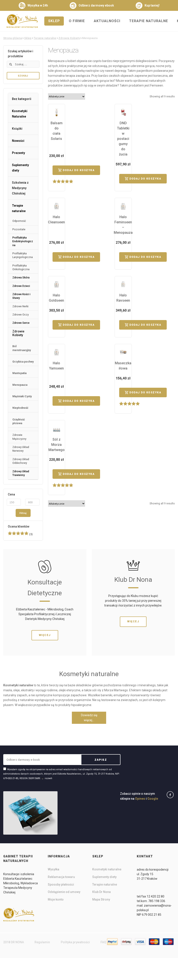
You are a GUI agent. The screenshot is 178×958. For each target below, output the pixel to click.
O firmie (77, 21)
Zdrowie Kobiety (69, 38)
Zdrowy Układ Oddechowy (20, 461)
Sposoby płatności (61, 884)
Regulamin (42, 942)
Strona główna (12, 38)
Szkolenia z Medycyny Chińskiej (20, 188)
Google (152, 798)
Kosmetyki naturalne (106, 869)
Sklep (54, 21)
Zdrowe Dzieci (21, 286)
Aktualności (107, 21)
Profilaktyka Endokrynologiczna (22, 241)
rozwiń (48, 778)
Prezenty (18, 153)
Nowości (18, 140)
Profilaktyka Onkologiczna (21, 267)
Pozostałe (18, 229)
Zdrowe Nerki (20, 306)
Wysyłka (53, 869)
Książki (17, 128)
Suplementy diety (20, 167)
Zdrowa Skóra (21, 277)
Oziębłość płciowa (18, 421)
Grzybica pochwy (23, 361)
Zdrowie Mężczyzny (19, 436)
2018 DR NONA (13, 942)
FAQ (103, 942)
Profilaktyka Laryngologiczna (22, 255)
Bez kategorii (21, 99)
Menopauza (19, 384)
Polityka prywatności (75, 942)
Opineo (140, 798)
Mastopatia (19, 373)
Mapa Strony (101, 899)
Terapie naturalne (148, 21)
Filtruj (23, 513)
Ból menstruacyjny (21, 348)
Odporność (19, 220)
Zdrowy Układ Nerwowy (20, 449)
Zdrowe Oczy (20, 314)
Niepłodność (20, 407)
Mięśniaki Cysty (22, 396)
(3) (20, 534)
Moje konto (56, 899)
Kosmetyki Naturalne (19, 113)
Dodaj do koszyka (78, 170)
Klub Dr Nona (101, 892)
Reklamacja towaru (61, 877)
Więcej (45, 635)
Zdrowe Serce (21, 322)
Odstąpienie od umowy (64, 892)
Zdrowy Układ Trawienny (20, 473)
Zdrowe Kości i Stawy (21, 296)
